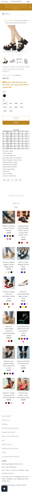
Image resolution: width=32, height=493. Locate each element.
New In (16, 203)
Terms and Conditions (10, 449)
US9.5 (5, 111)
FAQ (3, 440)
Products (11, 20)
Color (4, 92)
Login (4, 453)
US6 (10, 103)
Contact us (6, 420)
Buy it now (16, 122)
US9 (21, 107)
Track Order (6, 416)
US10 (10, 111)
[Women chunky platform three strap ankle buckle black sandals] (16, 38)
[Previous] (12, 54)
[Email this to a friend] (20, 180)
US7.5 (5, 107)
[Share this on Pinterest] (16, 180)
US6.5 (16, 103)
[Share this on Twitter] (8, 180)
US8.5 (16, 107)
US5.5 (5, 103)
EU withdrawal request (10, 457)
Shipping (5, 424)
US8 (10, 107)
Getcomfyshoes (10, 485)
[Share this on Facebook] (12, 180)
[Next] (19, 54)
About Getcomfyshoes (10, 436)
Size (3, 100)
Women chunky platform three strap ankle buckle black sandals (15, 69)
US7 (21, 103)
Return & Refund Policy (10, 428)
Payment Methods (8, 432)
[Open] (4, 489)
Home (5, 20)
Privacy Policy (7, 445)
